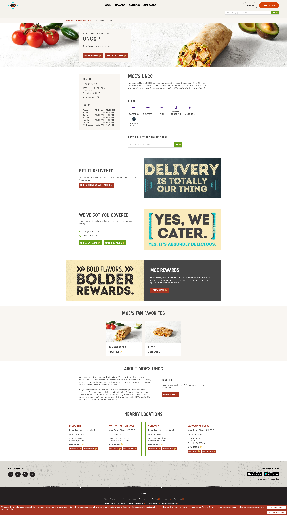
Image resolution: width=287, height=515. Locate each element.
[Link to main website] (13, 5)
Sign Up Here (274, 479)
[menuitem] (105, 499)
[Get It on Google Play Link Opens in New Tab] (271, 474)
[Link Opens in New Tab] (10, 474)
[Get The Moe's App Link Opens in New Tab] (254, 474)
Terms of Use (206, 507)
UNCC (90, 39)
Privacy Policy (9, 509)
